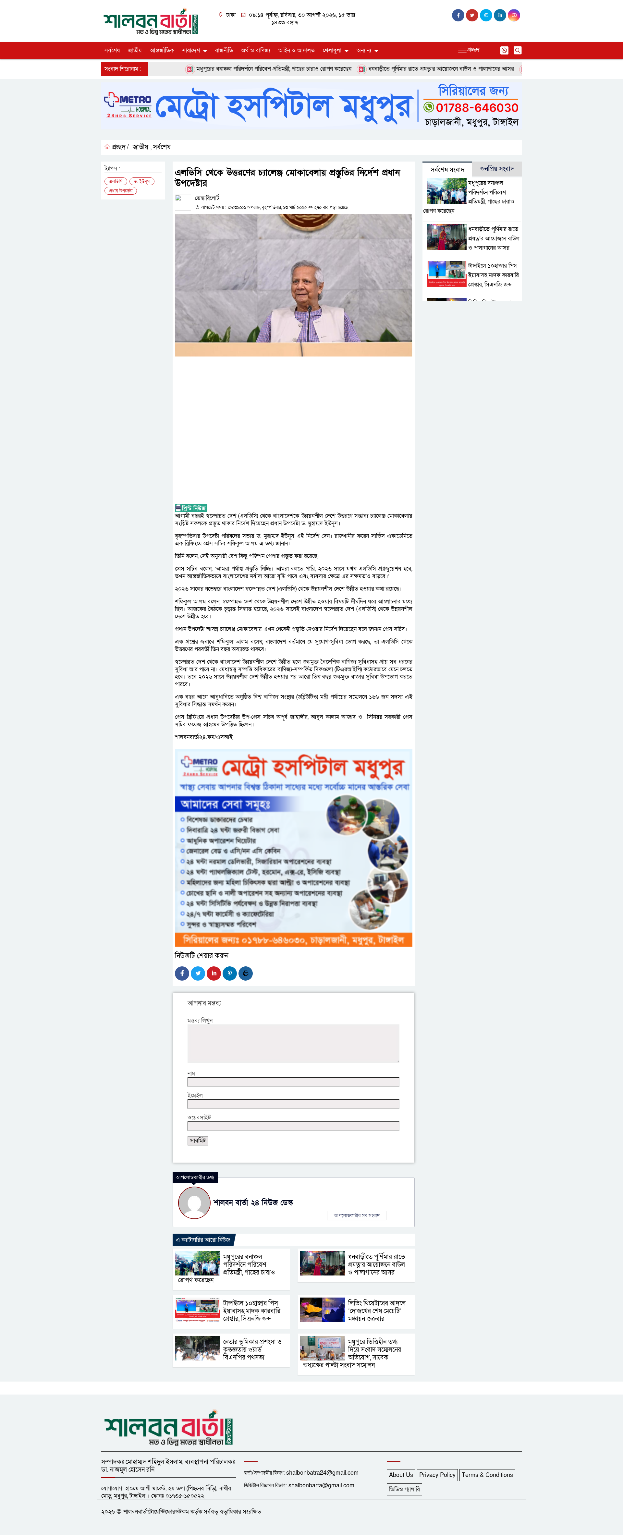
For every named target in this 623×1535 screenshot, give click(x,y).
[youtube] (514, 15)
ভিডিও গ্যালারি (404, 1489)
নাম (191, 1073)
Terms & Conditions (487, 1475)
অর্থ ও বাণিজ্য (255, 50)
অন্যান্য (364, 50)
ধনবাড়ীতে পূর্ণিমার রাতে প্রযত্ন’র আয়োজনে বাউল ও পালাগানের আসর (409, 69)
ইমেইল (195, 1095)
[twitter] (472, 15)
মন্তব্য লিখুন (200, 1020)
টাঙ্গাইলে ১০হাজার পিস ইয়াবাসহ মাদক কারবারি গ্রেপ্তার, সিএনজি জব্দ (251, 1311)
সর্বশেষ (112, 50)
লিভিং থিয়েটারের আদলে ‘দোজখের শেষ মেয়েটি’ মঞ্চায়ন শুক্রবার (377, 1311)
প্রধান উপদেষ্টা (120, 191)
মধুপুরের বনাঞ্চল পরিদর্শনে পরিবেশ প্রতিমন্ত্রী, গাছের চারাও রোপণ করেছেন (242, 69)
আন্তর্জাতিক (162, 50)
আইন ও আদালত (296, 50)
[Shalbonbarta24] (151, 20)
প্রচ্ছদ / (119, 147)
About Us (401, 1475)
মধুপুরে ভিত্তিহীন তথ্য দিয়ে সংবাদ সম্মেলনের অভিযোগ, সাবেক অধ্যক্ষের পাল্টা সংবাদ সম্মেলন (352, 1354)
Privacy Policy (437, 1475)
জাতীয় (135, 50)
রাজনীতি (224, 50)
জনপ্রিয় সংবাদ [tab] (497, 169)
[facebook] (458, 15)
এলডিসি (116, 181)
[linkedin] (500, 15)
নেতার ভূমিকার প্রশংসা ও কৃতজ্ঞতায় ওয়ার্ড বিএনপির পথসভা (252, 1350)
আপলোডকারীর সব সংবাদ (357, 1215)
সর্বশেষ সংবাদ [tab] (447, 170)
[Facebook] (182, 973)
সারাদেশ (191, 50)
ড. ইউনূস (142, 181)
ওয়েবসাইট (199, 1117)
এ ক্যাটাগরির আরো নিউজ (203, 1240)
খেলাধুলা (332, 50)
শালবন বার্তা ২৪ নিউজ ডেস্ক (253, 1203)
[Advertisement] (293, 430)
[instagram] (486, 15)
